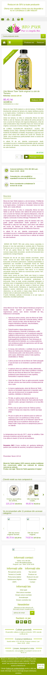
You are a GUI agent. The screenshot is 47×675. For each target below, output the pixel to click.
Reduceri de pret (32, 577)
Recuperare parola (14, 572)
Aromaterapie (23, 597)
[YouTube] (29, 621)
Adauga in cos (36, 157)
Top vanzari (32, 572)
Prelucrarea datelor (14, 577)
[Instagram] (21, 621)
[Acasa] (4, 42)
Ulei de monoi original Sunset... (14, 533)
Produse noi (29, 42)
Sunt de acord (41, 666)
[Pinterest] (25, 621)
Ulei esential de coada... (33, 500)
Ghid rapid (23, 590)
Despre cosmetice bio (23, 600)
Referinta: (7, 96)
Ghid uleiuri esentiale (23, 592)
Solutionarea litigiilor (15, 579)
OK (43, 36)
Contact (32, 582)
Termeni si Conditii (14, 574)
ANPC (14, 582)
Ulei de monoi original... (33, 533)
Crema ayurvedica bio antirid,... (14, 500)
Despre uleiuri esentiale (23, 595)
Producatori (32, 579)
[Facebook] (17, 621)
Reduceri (40, 42)
